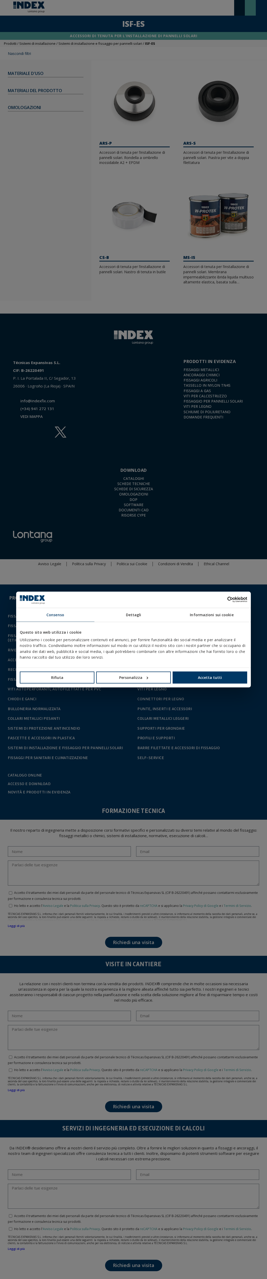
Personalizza (130, 677)
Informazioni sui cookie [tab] (211, 614)
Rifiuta (57, 677)
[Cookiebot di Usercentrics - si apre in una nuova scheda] (224, 599)
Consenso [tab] (55, 614)
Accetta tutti (210, 677)
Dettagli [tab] (133, 614)
